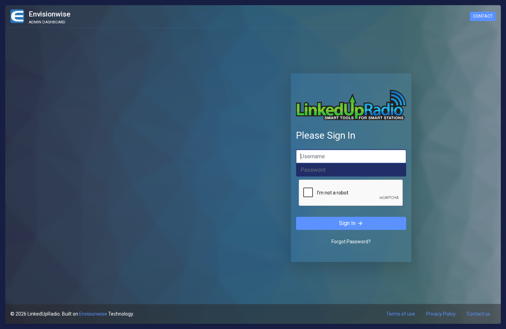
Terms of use (400, 314)
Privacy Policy (441, 314)
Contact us (478, 314)
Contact (483, 16)
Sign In (351, 223)
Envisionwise (93, 314)
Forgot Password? (351, 241)
